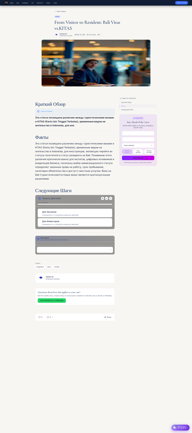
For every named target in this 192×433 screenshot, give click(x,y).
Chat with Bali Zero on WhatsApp (51, 300)
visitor (49, 267)
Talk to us (181, 3)
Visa (17, 3)
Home (11, 3)
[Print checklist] (102, 198)
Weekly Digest (127, 151)
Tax (32, 3)
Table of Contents (129, 98)
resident (57, 267)
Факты (123, 106)
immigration (40, 267)
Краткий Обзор (126, 102)
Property (40, 3)
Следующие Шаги (127, 109)
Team (55, 3)
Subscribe (137, 158)
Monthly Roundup (149, 151)
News (48, 3)
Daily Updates (138, 151)
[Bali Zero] (6, 2)
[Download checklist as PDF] (106, 198)
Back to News (61, 11)
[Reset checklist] (110, 198)
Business (25, 3)
